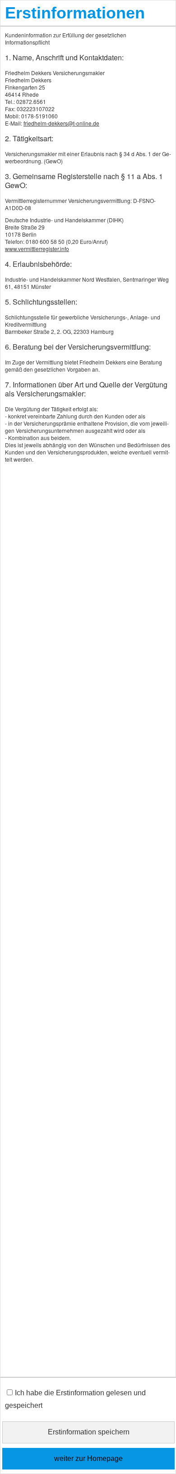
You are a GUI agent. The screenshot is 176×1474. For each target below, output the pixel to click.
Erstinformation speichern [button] (89, 1432)
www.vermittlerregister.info (37, 248)
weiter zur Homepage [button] (88, 1458)
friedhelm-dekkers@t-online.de (61, 123)
